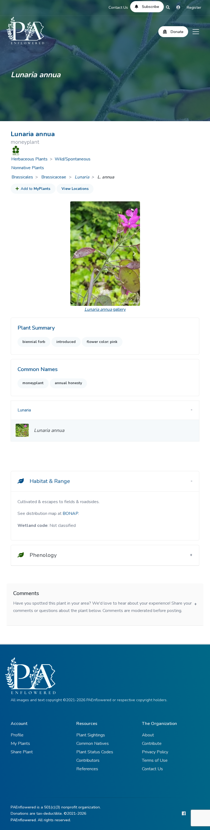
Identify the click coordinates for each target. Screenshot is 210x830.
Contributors (88, 760)
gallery (105, 309)
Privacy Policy (155, 752)
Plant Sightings (90, 735)
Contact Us (118, 7)
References (87, 769)
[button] (75, 253)
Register (194, 7)
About (148, 735)
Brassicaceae (54, 177)
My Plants (20, 744)
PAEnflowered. (24, 820)
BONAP (70, 513)
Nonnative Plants (27, 168)
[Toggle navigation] (195, 31)
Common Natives (92, 744)
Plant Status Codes (94, 752)
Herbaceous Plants (29, 159)
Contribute (152, 744)
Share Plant (22, 752)
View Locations (75, 188)
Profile (17, 735)
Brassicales (22, 177)
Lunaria (82, 177)
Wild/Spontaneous (73, 159)
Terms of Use (155, 760)
